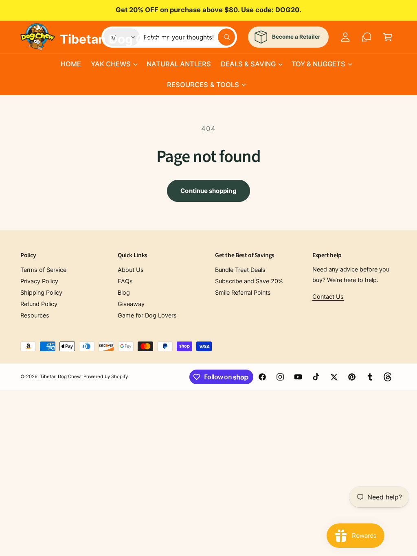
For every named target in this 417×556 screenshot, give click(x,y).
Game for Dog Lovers (147, 315)
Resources (34, 315)
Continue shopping (208, 191)
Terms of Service (43, 270)
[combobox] (189, 37)
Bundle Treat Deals (240, 270)
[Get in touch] (366, 37)
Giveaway (131, 304)
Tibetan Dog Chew (60, 376)
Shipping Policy (41, 292)
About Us (131, 270)
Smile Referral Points (243, 292)
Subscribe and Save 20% (249, 281)
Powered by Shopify (105, 376)
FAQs (125, 281)
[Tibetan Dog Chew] (38, 35)
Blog (124, 292)
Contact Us (328, 296)
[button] (114, 64)
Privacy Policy (39, 281)
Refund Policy (38, 304)
